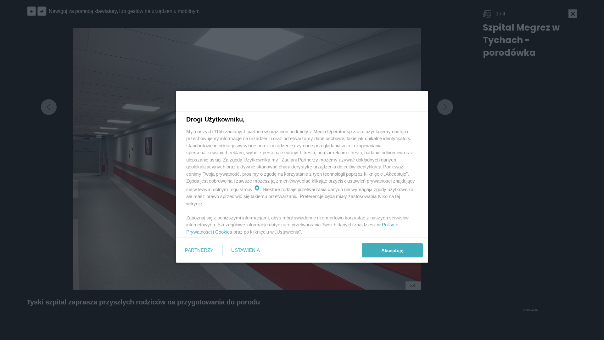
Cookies (223, 231)
